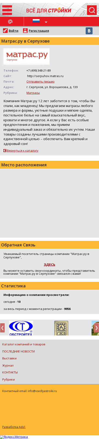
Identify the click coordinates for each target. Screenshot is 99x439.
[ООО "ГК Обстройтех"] (20, 328)
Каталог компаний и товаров (23, 344)
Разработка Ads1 (14, 427)
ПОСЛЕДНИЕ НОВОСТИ (18, 351)
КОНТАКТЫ (10, 372)
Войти (13, 31)
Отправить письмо (40, 81)
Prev (3, 327)
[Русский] (37, 21)
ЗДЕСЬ (49, 264)
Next (95, 327)
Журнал (8, 365)
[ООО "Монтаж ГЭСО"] (60, 329)
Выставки (9, 358)
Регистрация (39, 31)
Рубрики (8, 379)
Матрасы (33, 93)
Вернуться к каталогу (22, 150)
